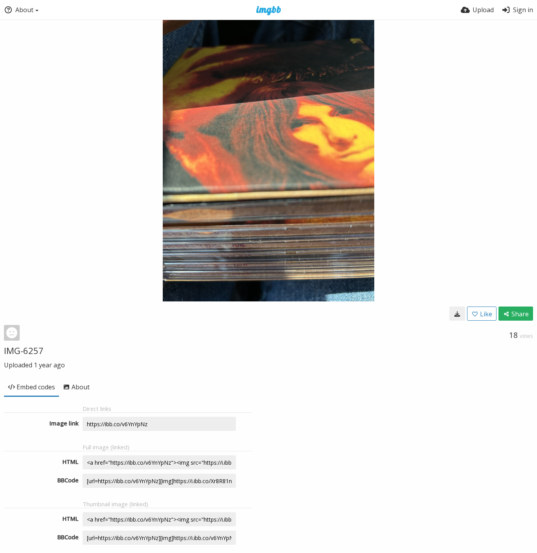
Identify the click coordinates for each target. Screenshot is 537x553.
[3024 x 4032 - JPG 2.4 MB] (457, 314)
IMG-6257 (24, 350)
